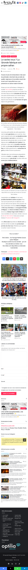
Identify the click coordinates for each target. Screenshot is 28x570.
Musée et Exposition (7, 527)
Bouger (3, 56)
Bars (4, 516)
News (8, 56)
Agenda (16, 515)
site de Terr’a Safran (7, 216)
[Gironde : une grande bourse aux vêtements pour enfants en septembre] (21, 327)
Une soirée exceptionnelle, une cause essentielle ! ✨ (12, 46)
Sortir (8, 53)
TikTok (23, 3)
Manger (16, 525)
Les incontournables (19, 522)
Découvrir (17, 521)
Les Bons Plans (6, 524)
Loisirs (4, 525)
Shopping (12, 53)
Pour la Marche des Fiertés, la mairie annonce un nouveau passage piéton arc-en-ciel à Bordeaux (7, 335)
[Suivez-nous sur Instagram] (24, 440)
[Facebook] (3, 258)
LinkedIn (25, 3)
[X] (7, 258)
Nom (2, 368)
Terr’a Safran (8, 89)
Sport (16, 533)
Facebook (18, 3)
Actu (4, 515)
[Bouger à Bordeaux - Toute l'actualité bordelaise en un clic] (10, 3)
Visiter (16, 534)
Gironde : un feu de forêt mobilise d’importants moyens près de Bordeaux (15, 462)
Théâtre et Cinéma (7, 534)
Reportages (5, 530)
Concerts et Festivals (7, 519)
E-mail (3, 375)
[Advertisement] (14, 21)
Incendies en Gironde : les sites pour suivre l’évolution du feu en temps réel (16, 479)
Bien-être (17, 516)
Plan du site (16, 559)
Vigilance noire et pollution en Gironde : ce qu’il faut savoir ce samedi (15, 470)
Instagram (20, 3)
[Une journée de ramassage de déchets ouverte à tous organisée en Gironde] (7, 310)
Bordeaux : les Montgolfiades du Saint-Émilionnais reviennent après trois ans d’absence (15, 496)
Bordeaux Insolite (6, 518)
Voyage (4, 536)
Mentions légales (9, 559)
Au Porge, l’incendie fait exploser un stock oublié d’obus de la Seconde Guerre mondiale (16, 488)
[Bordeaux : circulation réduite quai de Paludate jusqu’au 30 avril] (21, 310)
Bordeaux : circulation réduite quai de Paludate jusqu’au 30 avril (20, 317)
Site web (3, 381)
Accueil (4, 53)
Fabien (4, 68)
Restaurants (17, 530)
